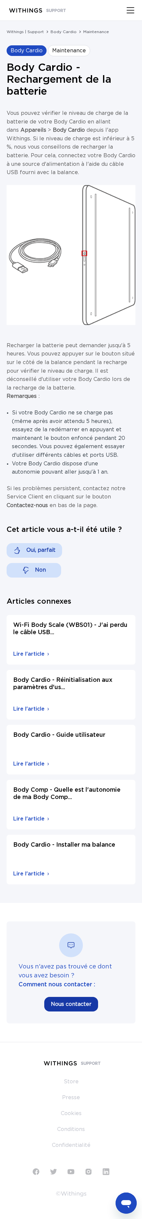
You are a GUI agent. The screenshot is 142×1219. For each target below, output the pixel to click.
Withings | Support (25, 32)
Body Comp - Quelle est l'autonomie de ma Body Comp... (67, 793)
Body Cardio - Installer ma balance (64, 845)
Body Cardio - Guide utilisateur (59, 735)
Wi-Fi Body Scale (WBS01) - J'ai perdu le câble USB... (70, 628)
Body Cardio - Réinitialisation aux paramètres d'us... (62, 683)
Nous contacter (71, 1004)
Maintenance (96, 32)
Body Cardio (64, 32)
